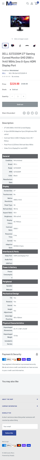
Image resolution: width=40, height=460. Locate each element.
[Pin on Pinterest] (28, 113)
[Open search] (27, 3)
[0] (36, 3)
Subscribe (9, 433)
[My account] (32, 3)
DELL (4, 73)
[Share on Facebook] (24, 113)
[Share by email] (36, 113)
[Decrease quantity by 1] (12, 96)
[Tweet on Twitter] (32, 113)
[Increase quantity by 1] (23, 96)
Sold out (20, 104)
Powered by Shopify (8, 455)
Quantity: (5, 96)
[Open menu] (3, 3)
